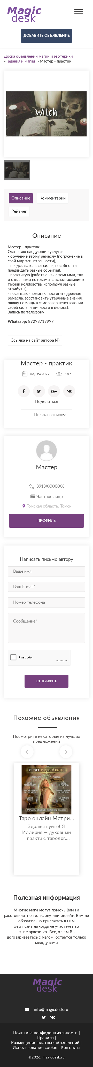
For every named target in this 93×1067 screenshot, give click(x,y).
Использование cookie (35, 1048)
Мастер (46, 467)
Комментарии (53, 198)
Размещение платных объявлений (45, 1043)
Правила (45, 1038)
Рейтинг (19, 211)
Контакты (70, 1048)
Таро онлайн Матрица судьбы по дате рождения (46, 818)
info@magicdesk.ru (51, 1010)
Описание (20, 198)
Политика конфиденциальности (45, 1033)
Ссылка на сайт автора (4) (35, 340)
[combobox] (46, 415)
